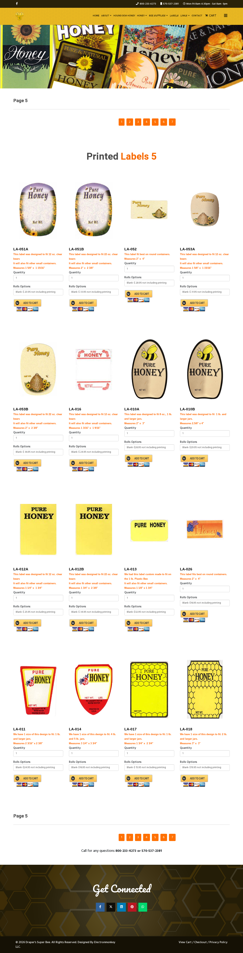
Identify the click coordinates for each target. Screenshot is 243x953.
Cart (212, 15)
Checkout (200, 942)
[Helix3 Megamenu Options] (225, 16)
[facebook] (17, 4)
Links (184, 15)
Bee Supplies (157, 15)
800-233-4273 (148, 4)
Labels (174, 15)
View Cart (185, 942)
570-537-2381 (171, 4)
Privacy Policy (218, 942)
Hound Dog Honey (124, 15)
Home (96, 15)
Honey (141, 15)
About (105, 15)
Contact (197, 15)
